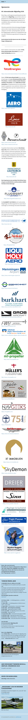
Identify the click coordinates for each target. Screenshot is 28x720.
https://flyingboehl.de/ (9, 245)
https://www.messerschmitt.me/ (9, 144)
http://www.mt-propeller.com (11, 359)
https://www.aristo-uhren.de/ (8, 142)
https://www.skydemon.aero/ (8, 473)
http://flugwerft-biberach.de (8, 326)
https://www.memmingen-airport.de (10, 275)
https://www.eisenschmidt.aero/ (9, 288)
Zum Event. (3, 597)
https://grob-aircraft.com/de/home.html (11, 317)
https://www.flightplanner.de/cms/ (10, 524)
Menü (2, 1)
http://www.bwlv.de (6, 224)
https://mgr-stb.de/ (6, 514)
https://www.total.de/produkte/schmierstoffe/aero (14, 74)
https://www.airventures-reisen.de (10, 433)
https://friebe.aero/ (6, 425)
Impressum (18, 717)
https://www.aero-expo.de (8, 108)
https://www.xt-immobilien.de (10, 462)
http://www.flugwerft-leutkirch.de (12, 198)
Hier (2, 668)
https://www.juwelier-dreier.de (10, 503)
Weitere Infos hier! (5, 693)
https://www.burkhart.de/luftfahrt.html (11, 307)
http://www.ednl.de (11, 176)
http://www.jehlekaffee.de (7, 399)
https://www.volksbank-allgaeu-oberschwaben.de (13, 335)
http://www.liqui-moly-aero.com (13, 264)
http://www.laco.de (10, 126)
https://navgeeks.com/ (7, 411)
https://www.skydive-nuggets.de (12, 553)
